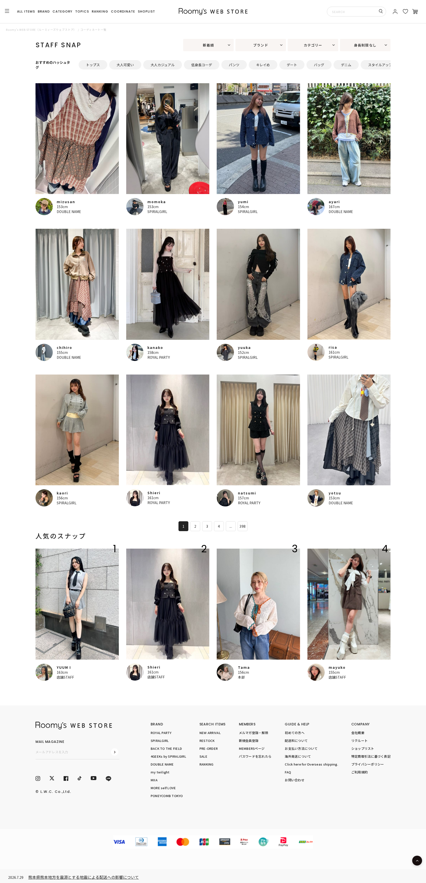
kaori (62, 493)
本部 (241, 677)
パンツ (234, 64)
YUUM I (64, 667)
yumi (243, 201)
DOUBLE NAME (69, 211)
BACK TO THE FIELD (166, 748)
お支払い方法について (301, 748)
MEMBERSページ (252, 748)
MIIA (154, 780)
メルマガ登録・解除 (253, 732)
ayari (334, 201)
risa (333, 347)
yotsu (335, 493)
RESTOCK (207, 740)
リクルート (359, 740)
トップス (93, 64)
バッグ (319, 64)
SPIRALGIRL (157, 211)
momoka (156, 201)
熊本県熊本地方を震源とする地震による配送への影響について (83, 877)
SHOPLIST (146, 11)
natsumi (247, 493)
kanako (155, 347)
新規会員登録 (249, 740)
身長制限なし (365, 45)
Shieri (153, 492)
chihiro (64, 347)
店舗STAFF (65, 677)
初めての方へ (294, 732)
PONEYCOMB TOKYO (167, 795)
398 (242, 526)
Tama (244, 667)
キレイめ (263, 64)
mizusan (66, 201)
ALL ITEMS (26, 11)
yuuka (244, 347)
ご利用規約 (359, 772)
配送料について (296, 740)
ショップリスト (362, 748)
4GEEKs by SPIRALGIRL (168, 756)
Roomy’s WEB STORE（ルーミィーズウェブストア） (41, 30)
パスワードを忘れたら (255, 756)
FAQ (288, 772)
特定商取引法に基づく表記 (370, 756)
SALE (203, 756)
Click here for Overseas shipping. (311, 764)
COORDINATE (123, 11)
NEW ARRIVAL (210, 732)
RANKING (100, 11)
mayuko (337, 667)
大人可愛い (125, 64)
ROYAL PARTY (158, 357)
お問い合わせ (294, 780)
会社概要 (357, 732)
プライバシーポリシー (367, 764)
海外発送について (298, 756)
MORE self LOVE (163, 787)
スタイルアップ (380, 64)
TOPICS (82, 11)
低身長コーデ (201, 64)
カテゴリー (313, 45)
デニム (346, 64)
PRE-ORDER (208, 748)
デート (292, 64)
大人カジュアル (163, 64)
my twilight (160, 772)
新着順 (208, 45)
